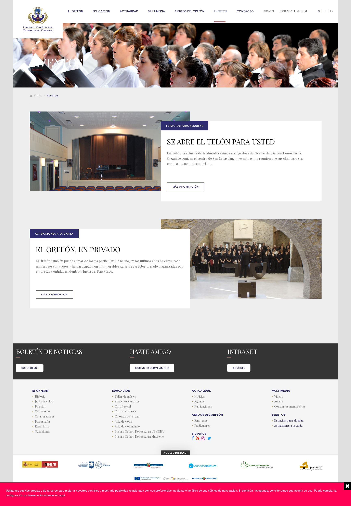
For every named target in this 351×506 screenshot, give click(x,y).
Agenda (199, 401)
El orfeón (75, 11)
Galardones (42, 431)
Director (40, 406)
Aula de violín (123, 421)
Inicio (37, 95)
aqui (62, 495)
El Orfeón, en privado (78, 249)
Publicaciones (203, 406)
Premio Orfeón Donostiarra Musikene (139, 436)
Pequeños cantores (127, 401)
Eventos (220, 11)
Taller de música (125, 396)
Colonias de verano (127, 416)
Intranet (268, 11)
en (331, 11)
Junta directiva (44, 401)
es (318, 11)
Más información (185, 187)
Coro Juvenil (123, 406)
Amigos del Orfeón (189, 11)
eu (325, 11)
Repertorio (42, 426)
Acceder (239, 368)
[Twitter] (306, 11)
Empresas (201, 420)
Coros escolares (125, 411)
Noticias (199, 396)
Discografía (42, 421)
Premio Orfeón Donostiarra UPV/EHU (140, 431)
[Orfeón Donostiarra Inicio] (38, 19)
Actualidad (129, 11)
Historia (40, 396)
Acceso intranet (176, 453)
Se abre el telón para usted (221, 141)
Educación (101, 11)
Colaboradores (44, 416)
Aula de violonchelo (127, 426)
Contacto (245, 11)
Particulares (202, 425)
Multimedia (156, 11)
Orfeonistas (42, 411)
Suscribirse (29, 368)
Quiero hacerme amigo (152, 368)
